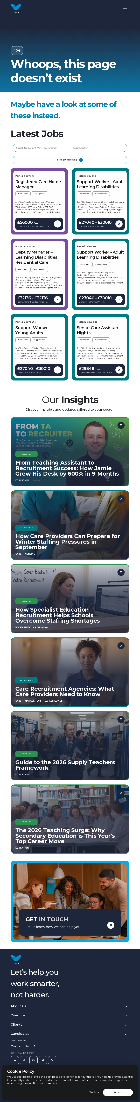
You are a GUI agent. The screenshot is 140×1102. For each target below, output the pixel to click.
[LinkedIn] (15, 1060)
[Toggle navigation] (124, 8)
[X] (52, 1060)
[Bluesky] (43, 1060)
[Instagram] (33, 1060)
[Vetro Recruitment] (16, 8)
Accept (117, 1092)
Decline (94, 1092)
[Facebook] (24, 1060)
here (54, 1083)
